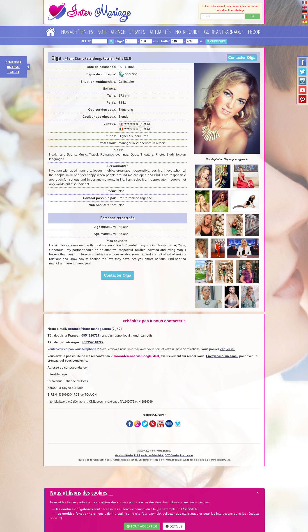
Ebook (254, 31)
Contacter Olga (241, 57)
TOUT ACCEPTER (143, 526)
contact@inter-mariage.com (89, 328)
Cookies (174, 455)
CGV (167, 455)
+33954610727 (92, 342)
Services (137, 31)
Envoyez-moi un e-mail (222, 356)
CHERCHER (217, 41)
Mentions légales (124, 455)
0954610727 (90, 335)
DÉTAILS (175, 526)
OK (252, 16)
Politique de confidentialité (149, 455)
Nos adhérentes (77, 31)
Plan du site (186, 455)
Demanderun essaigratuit (13, 67)
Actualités (160, 31)
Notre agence (111, 31)
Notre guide (187, 31)
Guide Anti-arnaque (224, 31)
